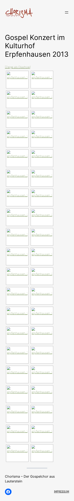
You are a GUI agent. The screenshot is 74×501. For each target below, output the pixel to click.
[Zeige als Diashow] (18, 67)
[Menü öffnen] (66, 12)
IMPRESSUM (61, 491)
